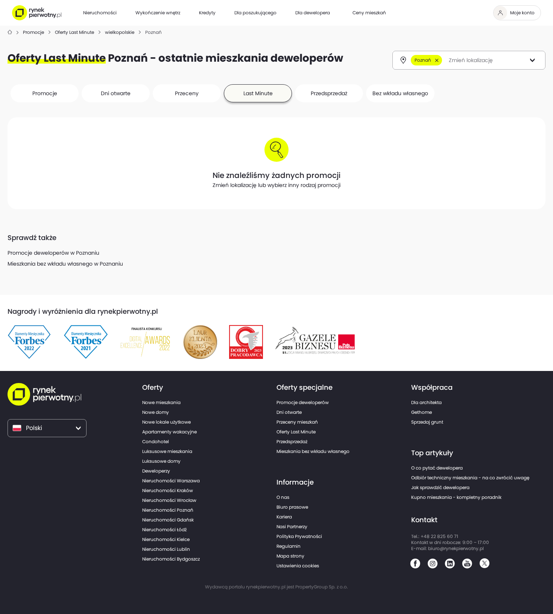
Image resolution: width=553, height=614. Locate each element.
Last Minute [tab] (258, 93)
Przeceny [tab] (187, 93)
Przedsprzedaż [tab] (329, 93)
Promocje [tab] (44, 93)
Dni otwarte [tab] (116, 93)
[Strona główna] (10, 32)
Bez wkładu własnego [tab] (400, 93)
